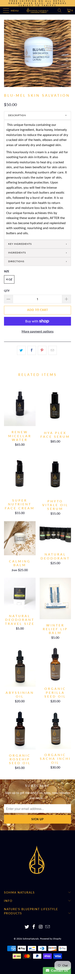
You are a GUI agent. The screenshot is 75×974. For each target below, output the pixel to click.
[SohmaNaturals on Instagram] (41, 927)
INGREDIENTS (17, 252)
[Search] (61, 10)
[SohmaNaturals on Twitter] (27, 927)
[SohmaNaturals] (37, 10)
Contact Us (58, 970)
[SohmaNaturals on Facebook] (34, 927)
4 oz (9, 279)
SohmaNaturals (31, 938)
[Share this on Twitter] (21, 350)
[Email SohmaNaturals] (48, 927)
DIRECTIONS (16, 261)
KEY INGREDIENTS (20, 243)
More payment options (38, 331)
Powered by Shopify (50, 938)
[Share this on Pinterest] (42, 350)
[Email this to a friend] (52, 350)
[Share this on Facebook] (31, 350)
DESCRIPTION (17, 115)
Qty (6, 290)
